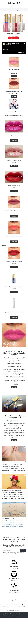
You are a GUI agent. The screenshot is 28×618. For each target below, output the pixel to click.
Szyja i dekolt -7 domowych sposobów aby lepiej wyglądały (14, 462)
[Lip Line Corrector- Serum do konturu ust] (14, 303)
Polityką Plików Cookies (13, 614)
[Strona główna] (14, 2)
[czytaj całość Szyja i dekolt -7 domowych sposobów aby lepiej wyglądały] (25, 447)
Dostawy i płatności (8, 607)
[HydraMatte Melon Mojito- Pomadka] (14, 253)
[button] (3, 9)
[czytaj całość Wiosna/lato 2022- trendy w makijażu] (25, 475)
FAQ (22, 604)
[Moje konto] (17, 10)
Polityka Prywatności (20, 607)
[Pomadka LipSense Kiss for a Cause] (14, 126)
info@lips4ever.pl (14, 580)
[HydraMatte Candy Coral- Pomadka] (14, 227)
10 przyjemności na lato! (8, 518)
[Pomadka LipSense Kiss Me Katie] (14, 151)
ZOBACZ (14, 76)
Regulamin (16, 604)
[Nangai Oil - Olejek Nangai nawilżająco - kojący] (14, 278)
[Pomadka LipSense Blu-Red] (14, 177)
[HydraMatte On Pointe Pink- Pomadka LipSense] (14, 202)
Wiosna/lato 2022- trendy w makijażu (11, 490)
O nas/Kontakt (8, 604)
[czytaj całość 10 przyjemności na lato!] (25, 504)
